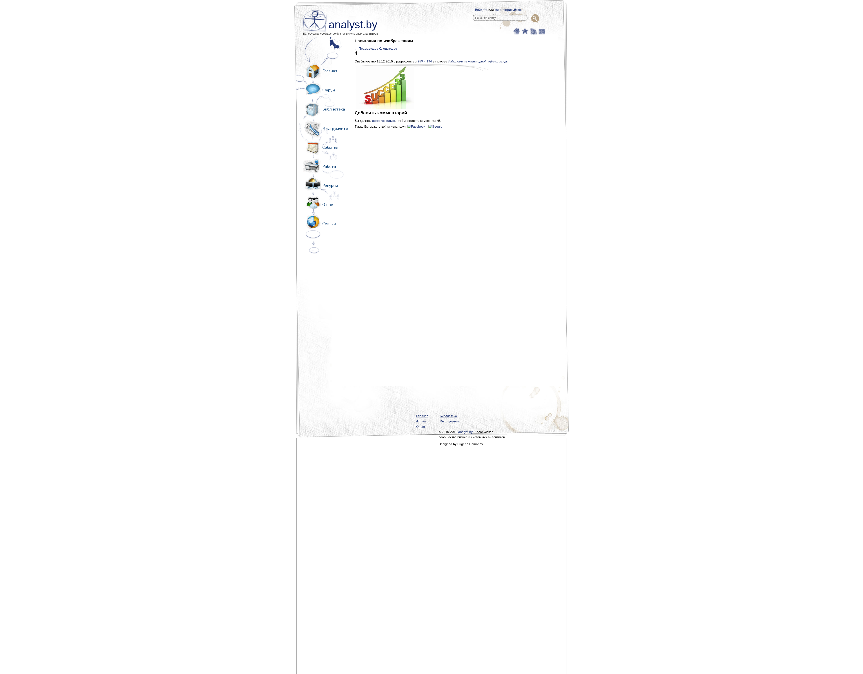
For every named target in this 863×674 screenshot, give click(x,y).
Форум (328, 90)
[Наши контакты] (541, 31)
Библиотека (333, 109)
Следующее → (390, 48)
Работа (329, 166)
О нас (327, 204)
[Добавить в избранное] (525, 31)
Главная (329, 71)
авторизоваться (383, 120)
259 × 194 (425, 61)
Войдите (481, 9)
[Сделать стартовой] (516, 31)
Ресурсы (330, 185)
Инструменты (335, 128)
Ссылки (329, 223)
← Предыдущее (366, 48)
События (330, 147)
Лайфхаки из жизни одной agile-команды (478, 61)
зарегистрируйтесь (508, 9)
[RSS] (533, 31)
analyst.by (353, 25)
